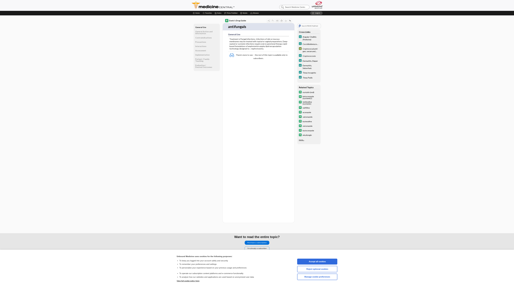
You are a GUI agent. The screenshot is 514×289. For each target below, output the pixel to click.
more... (301, 140)
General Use (200, 27)
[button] (255, 13)
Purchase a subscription (257, 243)
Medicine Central (224, 5)
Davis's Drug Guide (237, 20)
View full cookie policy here (188, 281)
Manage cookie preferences (317, 277)
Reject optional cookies (317, 269)
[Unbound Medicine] (317, 5)
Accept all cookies (317, 261)
